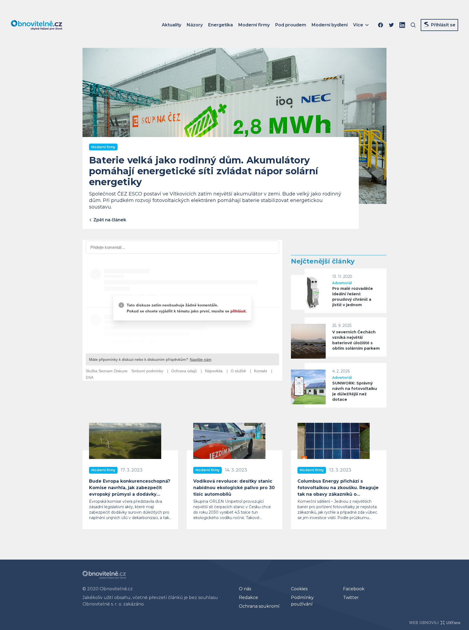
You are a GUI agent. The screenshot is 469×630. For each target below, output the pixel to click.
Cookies (299, 588)
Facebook (354, 588)
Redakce (248, 597)
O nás (245, 588)
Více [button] (358, 24)
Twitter (351, 597)
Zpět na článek (109, 219)
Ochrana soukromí (259, 606)
